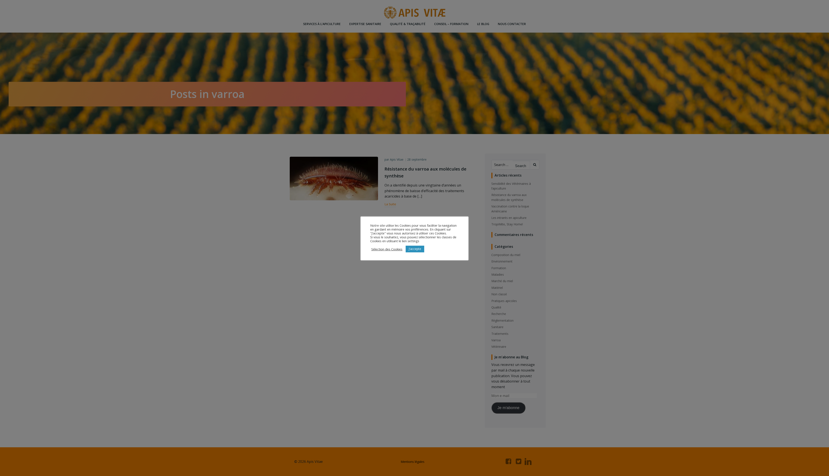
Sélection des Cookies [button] (386, 249)
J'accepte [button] (415, 249)
